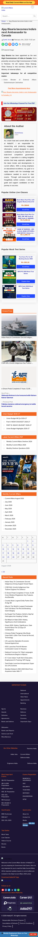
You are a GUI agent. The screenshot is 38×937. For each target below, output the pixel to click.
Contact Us (26, 817)
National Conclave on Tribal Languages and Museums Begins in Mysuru (19, 653)
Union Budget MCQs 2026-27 (16, 418)
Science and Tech (7, 733)
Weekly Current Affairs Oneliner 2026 (19, 441)
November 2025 (10, 529)
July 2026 (8, 502)
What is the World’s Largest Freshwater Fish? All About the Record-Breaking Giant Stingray (19, 608)
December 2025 (10, 525)
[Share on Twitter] (16, 44)
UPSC (25, 799)
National (23, 690)
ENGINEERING (28, 796)
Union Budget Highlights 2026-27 (18, 428)
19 (13, 553)
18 (8, 553)
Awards (3, 712)
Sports (3, 709)
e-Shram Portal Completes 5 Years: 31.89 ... (16, 389)
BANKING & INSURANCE (27, 779)
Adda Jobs (14, 754)
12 (13, 549)
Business (23, 709)
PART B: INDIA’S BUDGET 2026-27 (19, 425)
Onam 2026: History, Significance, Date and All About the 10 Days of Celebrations (18, 628)
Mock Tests (5, 834)
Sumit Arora (7, 40)
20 (18, 553)
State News (24, 697)
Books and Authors (7, 721)
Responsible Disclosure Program (13, 920)
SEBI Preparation (7, 788)
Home (3, 21)
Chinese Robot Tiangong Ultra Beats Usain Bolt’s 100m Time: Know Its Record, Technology (19, 635)
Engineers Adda (12, 763)
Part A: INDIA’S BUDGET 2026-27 (18, 422)
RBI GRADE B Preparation (6, 804)
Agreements (5, 718)
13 (18, 549)
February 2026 (10, 519)
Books (3, 847)
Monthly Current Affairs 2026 (16, 445)
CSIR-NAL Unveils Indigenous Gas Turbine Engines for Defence (17, 588)
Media (25, 820)
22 (28, 553)
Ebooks (3, 844)
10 (3, 549)
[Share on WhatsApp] (2, 44)
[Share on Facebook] (13, 44)
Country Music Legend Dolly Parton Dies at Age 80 (19, 602)
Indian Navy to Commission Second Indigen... (17, 337)
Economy (23, 718)
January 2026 (9, 522)
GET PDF (33, 934)
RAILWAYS (26, 786)
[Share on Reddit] (9, 44)
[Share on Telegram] (6, 44)
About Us (26, 814)
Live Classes (5, 837)
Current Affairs (25, 754)
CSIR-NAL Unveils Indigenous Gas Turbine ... (17, 363)
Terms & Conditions (26, 923)
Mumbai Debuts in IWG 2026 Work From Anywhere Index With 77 (19, 670)
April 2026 (8, 512)
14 (23, 549)
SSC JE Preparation (8, 791)
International (24, 693)
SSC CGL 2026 (6, 820)
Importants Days (25, 721)
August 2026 (14, 498)
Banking (23, 703)
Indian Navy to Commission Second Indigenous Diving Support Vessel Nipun (19, 583)
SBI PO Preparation (7, 780)
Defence (23, 712)
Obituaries (4, 727)
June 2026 (8, 505)
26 (13, 557)
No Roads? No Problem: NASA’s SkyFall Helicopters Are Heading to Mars (19, 615)
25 (8, 557)
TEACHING (26, 790)
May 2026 (8, 508)
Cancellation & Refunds (10, 923)
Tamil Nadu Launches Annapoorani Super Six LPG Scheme (19, 665)
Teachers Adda (32, 748)
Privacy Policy (6, 926)
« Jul (3, 572)
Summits (23, 715)
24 (3, 557)
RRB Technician (6, 814)
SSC (24, 783)
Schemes (4, 715)
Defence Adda (25, 757)
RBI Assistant (5, 800)
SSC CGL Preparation (5, 795)
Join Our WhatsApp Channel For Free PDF (19, 103)
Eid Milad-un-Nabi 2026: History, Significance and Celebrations (16, 621)
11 (8, 549)
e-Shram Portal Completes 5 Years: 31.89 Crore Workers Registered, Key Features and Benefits (19, 595)
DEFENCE (26, 793)
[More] (32, 7)
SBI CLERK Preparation (5, 784)
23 (33, 553)
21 (23, 553)
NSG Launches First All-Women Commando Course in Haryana (16, 648)
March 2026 (9, 515)
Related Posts (7, 311)
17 (3, 553)
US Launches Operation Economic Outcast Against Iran (17, 642)
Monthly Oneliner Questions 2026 (18, 448)
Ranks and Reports (7, 730)
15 (28, 549)
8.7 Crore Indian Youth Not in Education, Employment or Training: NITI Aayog (19, 659)
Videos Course (6, 840)
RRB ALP (4, 817)
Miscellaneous (6, 737)
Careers (29, 824)
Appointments (24, 700)
